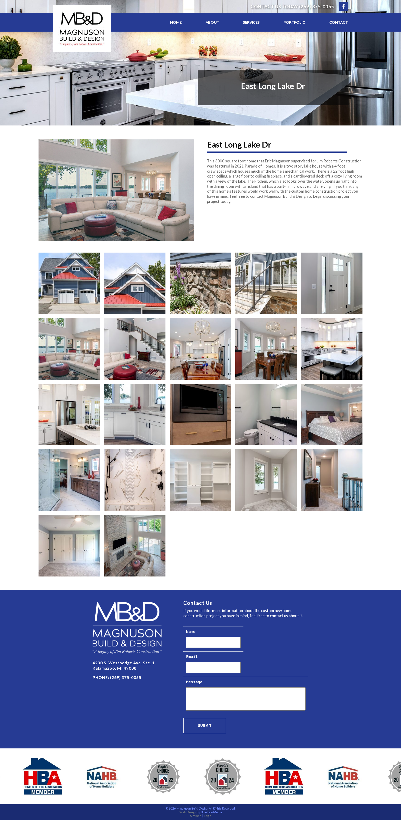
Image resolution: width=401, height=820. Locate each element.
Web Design (187, 812)
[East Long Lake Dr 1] (69, 283)
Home (176, 22)
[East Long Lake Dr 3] (200, 283)
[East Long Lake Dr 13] (200, 414)
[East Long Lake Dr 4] (266, 283)
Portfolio (295, 22)
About (212, 22)
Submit (204, 726)
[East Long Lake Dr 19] (266, 480)
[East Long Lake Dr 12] (134, 414)
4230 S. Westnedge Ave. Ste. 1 (124, 662)
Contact (338, 22)
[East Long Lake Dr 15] (331, 414)
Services (251, 22)
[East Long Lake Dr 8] (200, 349)
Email (192, 657)
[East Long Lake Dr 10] (331, 349)
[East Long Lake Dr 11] (69, 414)
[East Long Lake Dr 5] (331, 283)
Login (207, 816)
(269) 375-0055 (316, 6)
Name (190, 632)
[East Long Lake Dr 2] (134, 283)
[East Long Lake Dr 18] (200, 480)
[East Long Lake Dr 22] (134, 545)
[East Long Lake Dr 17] (134, 480)
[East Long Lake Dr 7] (134, 349)
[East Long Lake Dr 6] (69, 349)
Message (194, 682)
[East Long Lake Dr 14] (266, 414)
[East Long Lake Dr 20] (331, 480)
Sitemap (195, 816)
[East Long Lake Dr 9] (266, 349)
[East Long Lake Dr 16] (69, 480)
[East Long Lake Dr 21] (69, 545)
